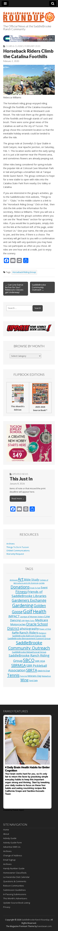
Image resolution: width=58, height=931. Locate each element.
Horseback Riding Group (24, 272)
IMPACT (14, 616)
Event (44, 587)
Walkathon (46, 676)
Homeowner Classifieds (15, 872)
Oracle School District (27, 626)
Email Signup (9, 859)
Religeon (42, 633)
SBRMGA (18, 665)
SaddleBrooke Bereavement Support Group (29, 638)
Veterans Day (34, 675)
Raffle (15, 632)
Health (39, 611)
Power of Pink (45, 629)
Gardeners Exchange (29, 600)
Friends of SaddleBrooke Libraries (29, 594)
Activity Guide (9, 838)
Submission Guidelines (14, 890)
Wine (24, 680)
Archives (10, 543)
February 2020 (32, 46)
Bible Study (31, 579)
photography (29, 628)
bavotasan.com (44, 926)
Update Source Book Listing (16, 902)
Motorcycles (18, 624)
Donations (20, 587)
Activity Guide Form (12, 842)
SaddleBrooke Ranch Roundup (36, 919)
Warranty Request (15, 554)
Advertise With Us (11, 846)
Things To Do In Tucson (17, 547)
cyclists (41, 583)
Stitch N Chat (44, 670)
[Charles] (29, 38)
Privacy (6, 907)
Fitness (21, 591)
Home (6, 829)
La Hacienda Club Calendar (16, 877)
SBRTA (31, 670)
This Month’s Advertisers (15, 898)
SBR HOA (40, 661)
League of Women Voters (32, 616)
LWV (23, 620)
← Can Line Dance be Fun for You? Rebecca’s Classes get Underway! (14, 288)
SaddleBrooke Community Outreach (29, 645)
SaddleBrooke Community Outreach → (39, 287)
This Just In (21, 478)
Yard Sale (33, 680)
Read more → (18, 498)
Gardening (22, 605)
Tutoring (23, 676)
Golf (27, 611)
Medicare (41, 620)
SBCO (28, 660)
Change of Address (12, 855)
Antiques (13, 580)
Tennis (13, 675)
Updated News (20, 474)
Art (21, 579)
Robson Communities (13, 885)
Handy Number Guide (13, 868)
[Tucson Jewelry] (29, 442)
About (6, 834)
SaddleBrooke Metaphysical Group (29, 652)
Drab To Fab (35, 588)
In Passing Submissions (14, 894)
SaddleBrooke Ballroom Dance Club (29, 635)
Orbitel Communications (18, 550)
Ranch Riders (28, 632)
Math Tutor (30, 620)
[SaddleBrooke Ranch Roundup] (29, 15)
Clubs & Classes (15, 46)
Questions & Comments (14, 881)
